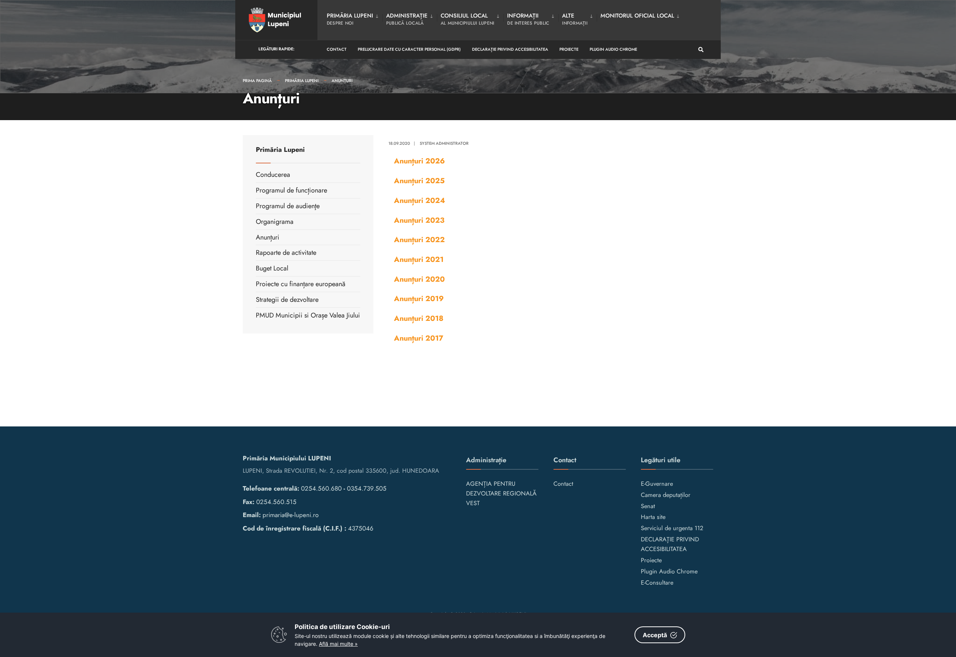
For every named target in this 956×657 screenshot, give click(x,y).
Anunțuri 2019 (419, 298)
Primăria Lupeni (302, 81)
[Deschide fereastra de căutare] (701, 49)
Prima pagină (257, 81)
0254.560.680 (321, 488)
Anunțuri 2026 (419, 161)
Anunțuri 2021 (419, 259)
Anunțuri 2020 (419, 279)
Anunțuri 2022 (419, 239)
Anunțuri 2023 (419, 220)
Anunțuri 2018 (418, 318)
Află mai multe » (338, 644)
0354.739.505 (367, 488)
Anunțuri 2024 (419, 200)
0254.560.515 (276, 501)
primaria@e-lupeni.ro (291, 514)
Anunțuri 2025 (419, 180)
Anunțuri (342, 81)
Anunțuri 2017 (418, 338)
